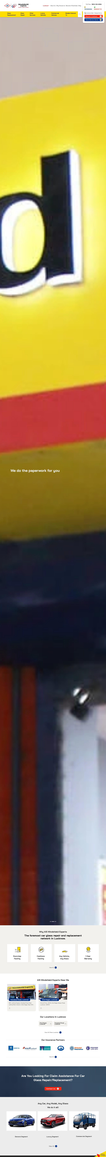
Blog (80, 5)
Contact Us (50, 1089)
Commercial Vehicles (55, 14)
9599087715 (98, 9)
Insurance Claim (90, 13)
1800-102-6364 (97, 4)
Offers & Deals (103, 1155)
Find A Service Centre (91, 20)
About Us (52, 5)
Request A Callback (91, 16)
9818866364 (88, 9)
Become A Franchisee (72, 5)
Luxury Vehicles (43, 14)
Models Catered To (71, 14)
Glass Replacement (11, 14)
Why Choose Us (60, 5)
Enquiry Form (98, 13)
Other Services (32, 14)
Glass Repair (23, 14)
